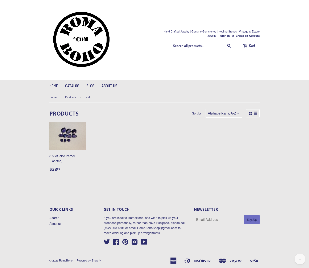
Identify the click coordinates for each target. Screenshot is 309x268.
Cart (251, 45)
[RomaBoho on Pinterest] (125, 243)
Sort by (197, 113)
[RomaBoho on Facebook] (116, 243)
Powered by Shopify (89, 260)
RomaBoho (66, 260)
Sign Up (252, 220)
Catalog (72, 85)
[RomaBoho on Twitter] (107, 243)
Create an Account (248, 36)
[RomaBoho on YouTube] (144, 243)
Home (53, 85)
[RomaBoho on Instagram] (134, 243)
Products (70, 97)
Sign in (225, 36)
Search (54, 217)
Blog (90, 85)
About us (109, 85)
